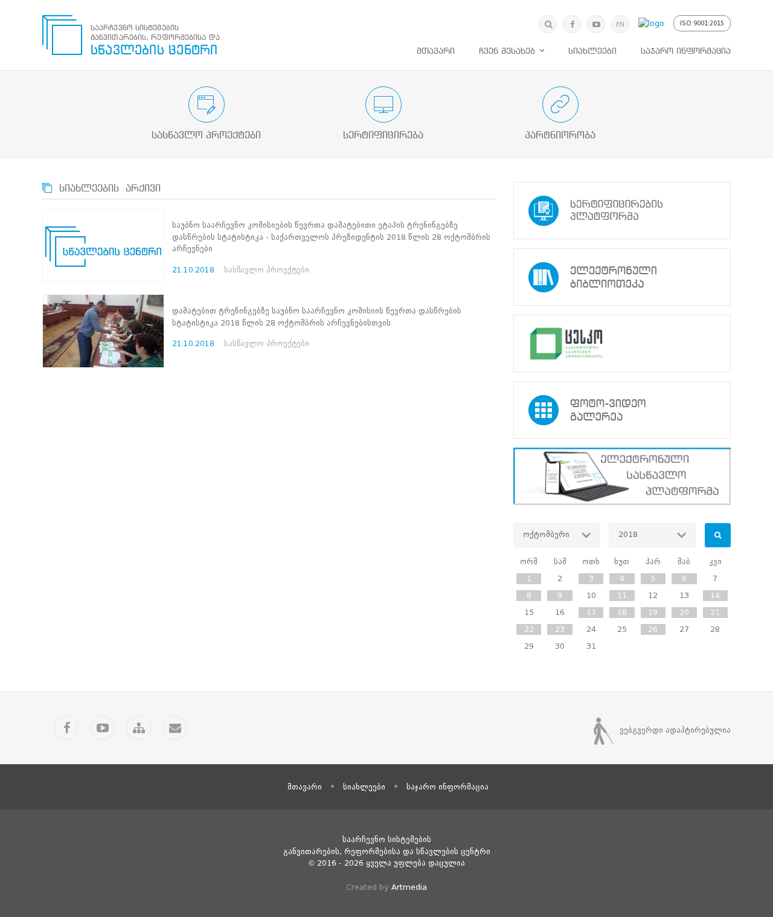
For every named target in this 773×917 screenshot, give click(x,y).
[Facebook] (572, 24)
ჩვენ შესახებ (507, 51)
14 (715, 595)
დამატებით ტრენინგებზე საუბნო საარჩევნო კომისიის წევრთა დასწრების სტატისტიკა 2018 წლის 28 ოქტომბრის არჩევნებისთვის (316, 317)
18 (622, 612)
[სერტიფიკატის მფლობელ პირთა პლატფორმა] (622, 210)
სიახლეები (592, 51)
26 (653, 629)
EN (620, 24)
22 (529, 629)
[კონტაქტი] (175, 728)
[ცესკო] (622, 343)
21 (715, 612)
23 (560, 629)
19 (653, 612)
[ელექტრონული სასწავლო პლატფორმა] (622, 476)
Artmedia (409, 887)
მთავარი (436, 51)
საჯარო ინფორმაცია (686, 51)
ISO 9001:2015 (702, 23)
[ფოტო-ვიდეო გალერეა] (622, 410)
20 (684, 612)
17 (591, 612)
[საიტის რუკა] (139, 728)
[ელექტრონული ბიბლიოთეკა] (622, 277)
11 (622, 595)
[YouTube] (596, 24)
